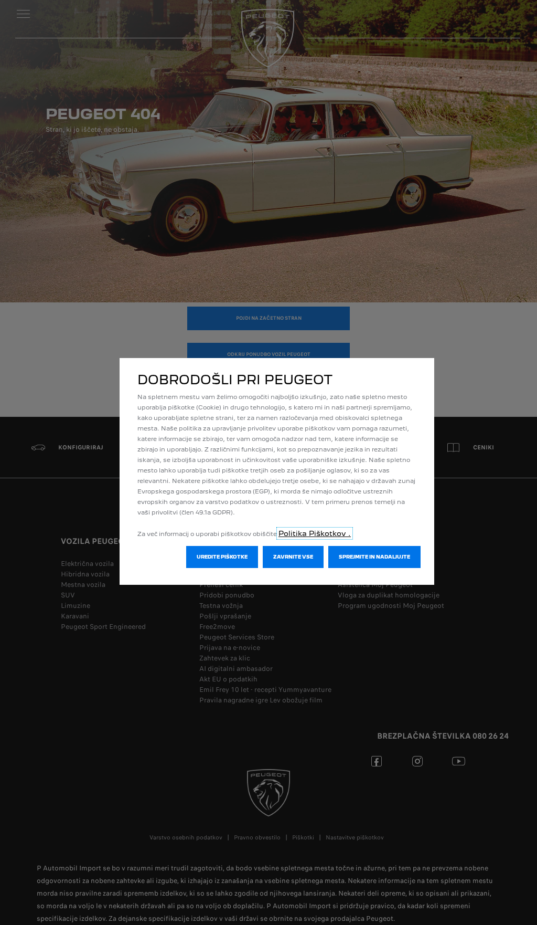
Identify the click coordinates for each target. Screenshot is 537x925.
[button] (222, 557)
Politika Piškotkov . (314, 533)
